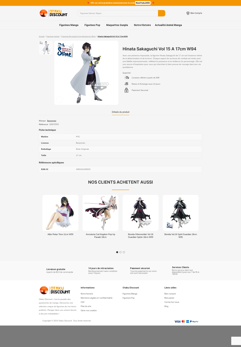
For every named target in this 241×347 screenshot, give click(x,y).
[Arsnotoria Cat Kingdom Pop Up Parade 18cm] (101, 213)
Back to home (196, 36)
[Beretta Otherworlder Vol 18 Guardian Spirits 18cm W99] (141, 213)
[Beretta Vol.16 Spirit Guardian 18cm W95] (181, 213)
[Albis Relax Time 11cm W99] (60, 213)
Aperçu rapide (71, 200)
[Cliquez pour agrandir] (59, 99)
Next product (200, 36)
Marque (42, 121)
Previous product (193, 36)
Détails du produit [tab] (120, 112)
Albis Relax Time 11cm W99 (60, 234)
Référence (43, 124)
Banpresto (51, 121)
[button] (117, 252)
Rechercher (161, 13)
